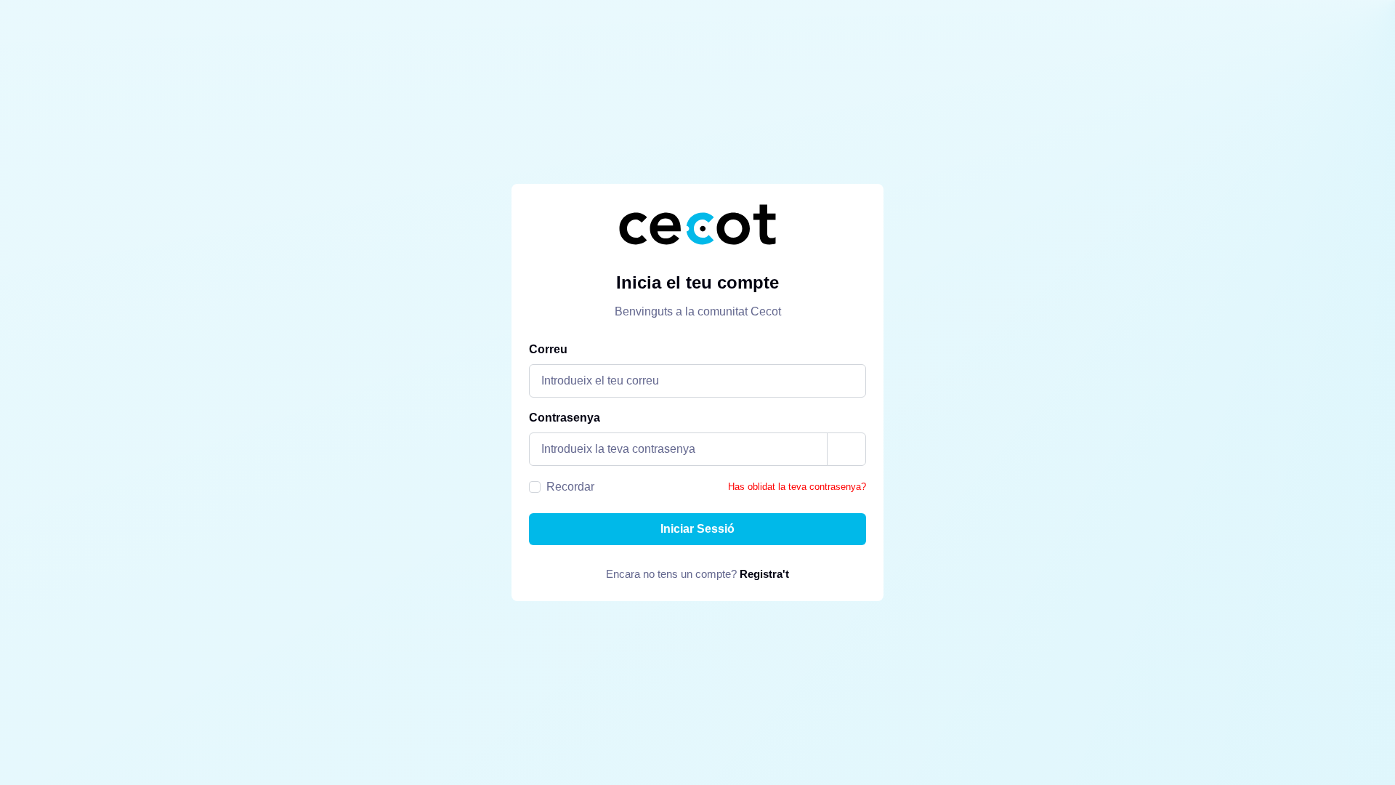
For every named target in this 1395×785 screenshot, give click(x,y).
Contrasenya (564, 417)
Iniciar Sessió (697, 529)
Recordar (570, 486)
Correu (548, 349)
